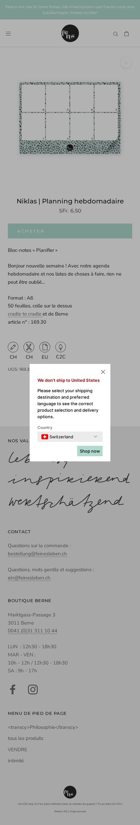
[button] (103, 373)
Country (44, 427)
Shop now (90, 451)
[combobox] (57, 436)
